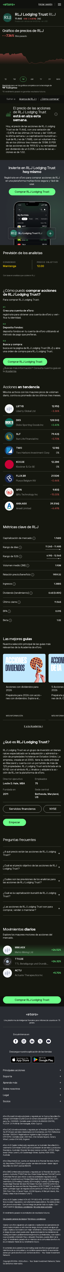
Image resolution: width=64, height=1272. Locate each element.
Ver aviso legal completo (42, 1207)
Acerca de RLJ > (28, 99)
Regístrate (6, 85)
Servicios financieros (22, 808)
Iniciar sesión (45, 4)
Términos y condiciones (24, 1207)
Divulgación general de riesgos (15, 1219)
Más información (14, 716)
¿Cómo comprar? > (51, 99)
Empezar (14, 822)
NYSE (53, 808)
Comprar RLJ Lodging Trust (32, 191)
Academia (10, 371)
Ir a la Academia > (33, 726)
